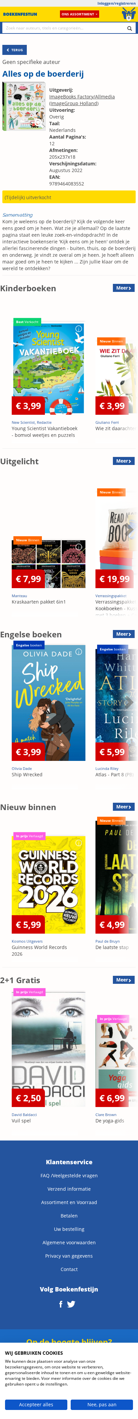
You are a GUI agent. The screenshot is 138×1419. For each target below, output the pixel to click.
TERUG (16, 50)
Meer (122, 288)
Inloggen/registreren (116, 3)
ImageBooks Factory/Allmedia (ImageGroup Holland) (82, 99)
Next (128, 372)
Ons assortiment (78, 14)
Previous (6, 372)
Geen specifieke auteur (31, 62)
